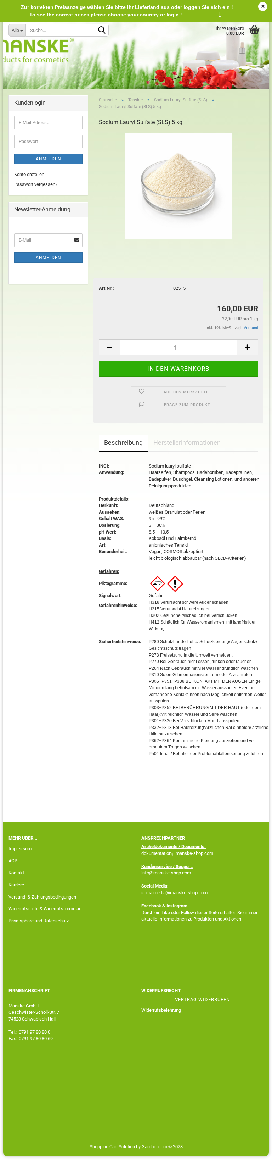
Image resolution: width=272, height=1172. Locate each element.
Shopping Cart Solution (112, 1146)
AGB (12, 860)
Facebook (151, 905)
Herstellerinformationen (187, 442)
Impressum (20, 848)
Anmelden (48, 158)
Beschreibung (123, 442)
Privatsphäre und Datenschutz (38, 920)
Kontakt (16, 872)
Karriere (16, 885)
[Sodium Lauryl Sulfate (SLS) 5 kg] (178, 185)
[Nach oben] (252, 1161)
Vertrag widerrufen (202, 999)
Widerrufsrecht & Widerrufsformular (44, 908)
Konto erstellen (29, 174)
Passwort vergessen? (35, 184)
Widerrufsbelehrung (161, 1010)
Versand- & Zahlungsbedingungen (42, 897)
